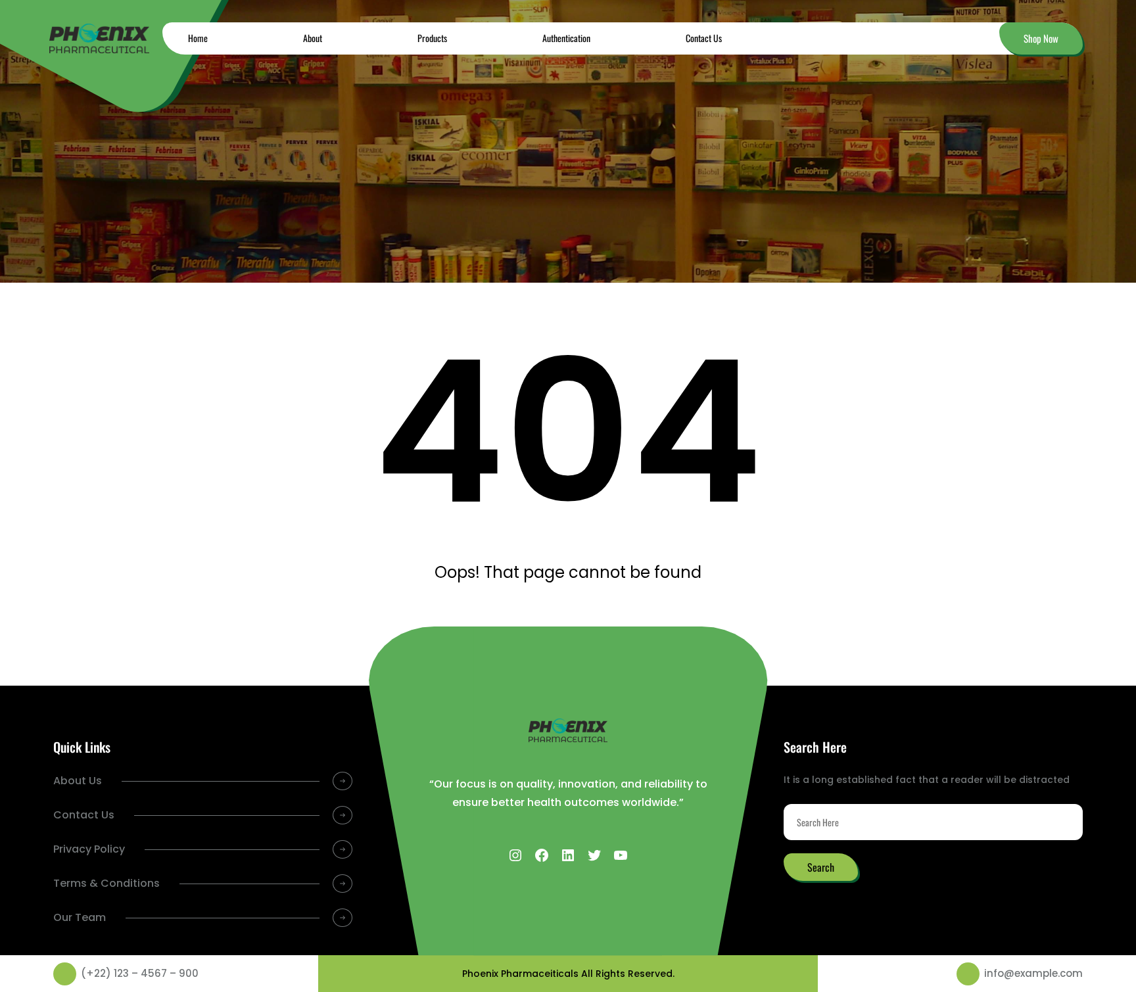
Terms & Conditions (106, 883)
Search (820, 867)
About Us (77, 780)
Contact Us (83, 814)
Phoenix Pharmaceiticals (520, 973)
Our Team (79, 917)
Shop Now (1041, 38)
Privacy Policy (89, 849)
